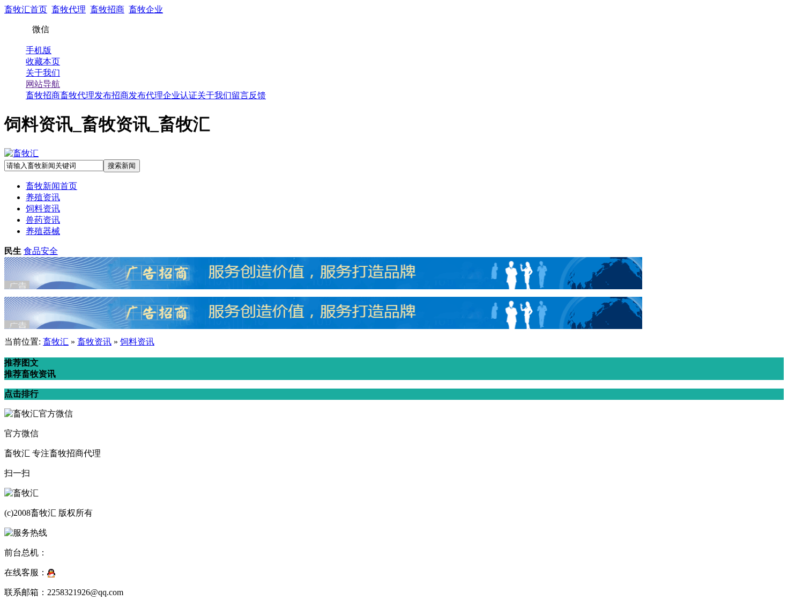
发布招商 (111, 95)
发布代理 (146, 95)
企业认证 (180, 95)
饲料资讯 (43, 208)
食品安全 (41, 250)
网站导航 (43, 84)
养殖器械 (43, 231)
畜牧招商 (107, 9)
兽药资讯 (43, 219)
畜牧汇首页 (25, 9)
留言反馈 (249, 95)
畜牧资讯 (94, 341)
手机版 (38, 50)
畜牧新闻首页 (51, 186)
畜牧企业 (146, 9)
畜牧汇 (56, 341)
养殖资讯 (43, 197)
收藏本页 (43, 61)
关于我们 (43, 72)
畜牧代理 (68, 9)
